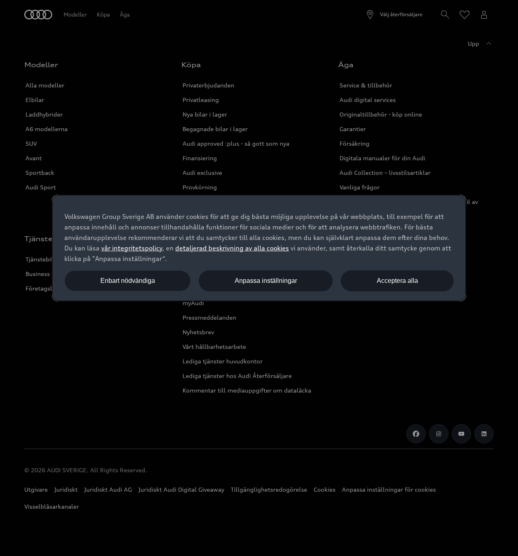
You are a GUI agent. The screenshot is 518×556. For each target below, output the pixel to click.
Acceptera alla (397, 280)
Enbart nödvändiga (127, 280)
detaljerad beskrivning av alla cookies (232, 248)
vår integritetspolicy (131, 248)
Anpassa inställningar (266, 280)
